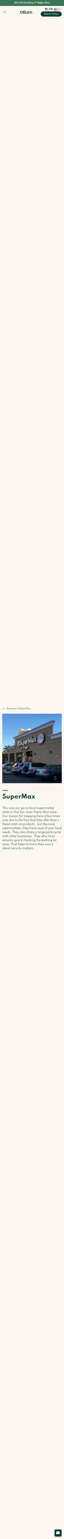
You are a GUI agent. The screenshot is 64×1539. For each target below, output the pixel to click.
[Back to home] (26, 12)
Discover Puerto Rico (19, 708)
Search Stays (51, 14)
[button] (4, 12)
